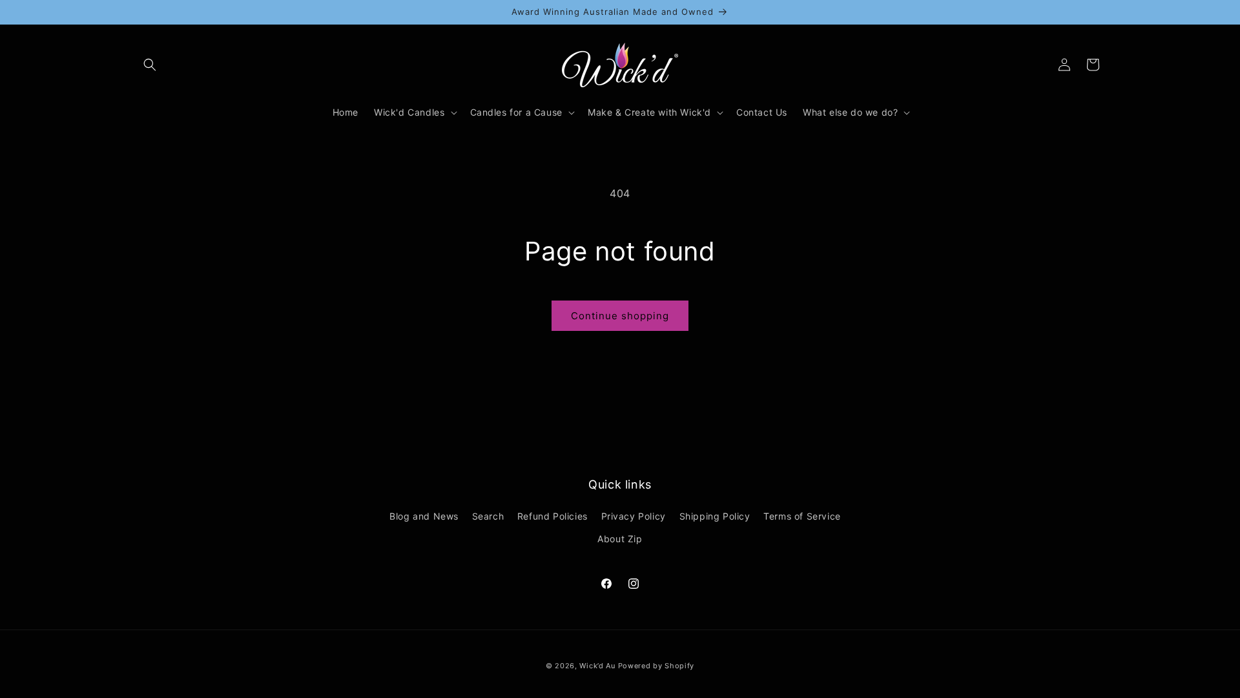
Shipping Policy (714, 516)
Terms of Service (802, 516)
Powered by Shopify (656, 665)
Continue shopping (620, 316)
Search (488, 516)
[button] (150, 64)
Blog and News (424, 516)
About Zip (619, 538)
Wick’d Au (597, 665)
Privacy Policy (633, 516)
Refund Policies (552, 516)
